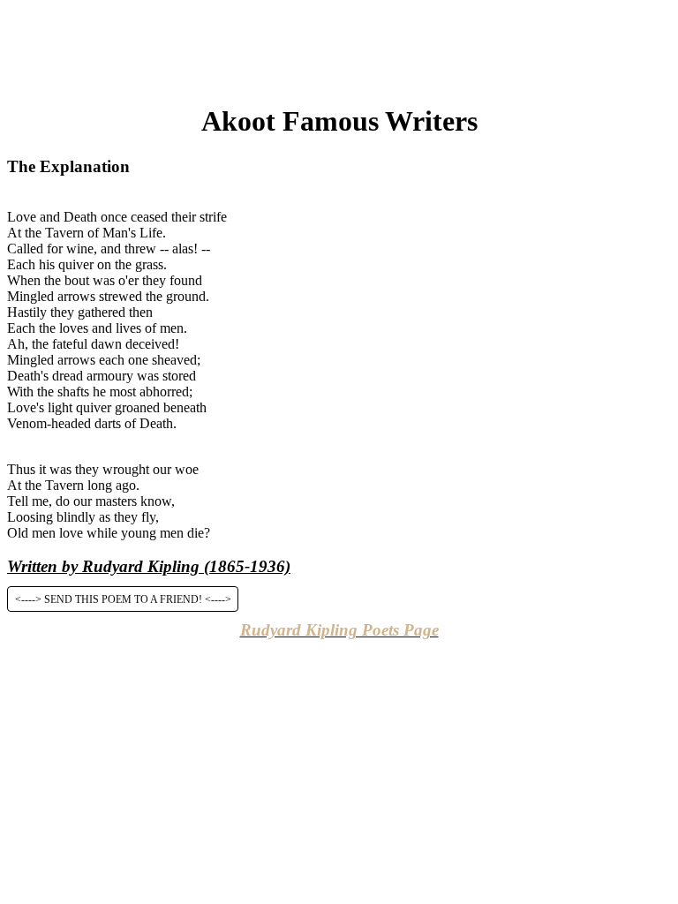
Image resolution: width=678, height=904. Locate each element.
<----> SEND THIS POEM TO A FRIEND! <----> (123, 598)
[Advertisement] (339, 47)
